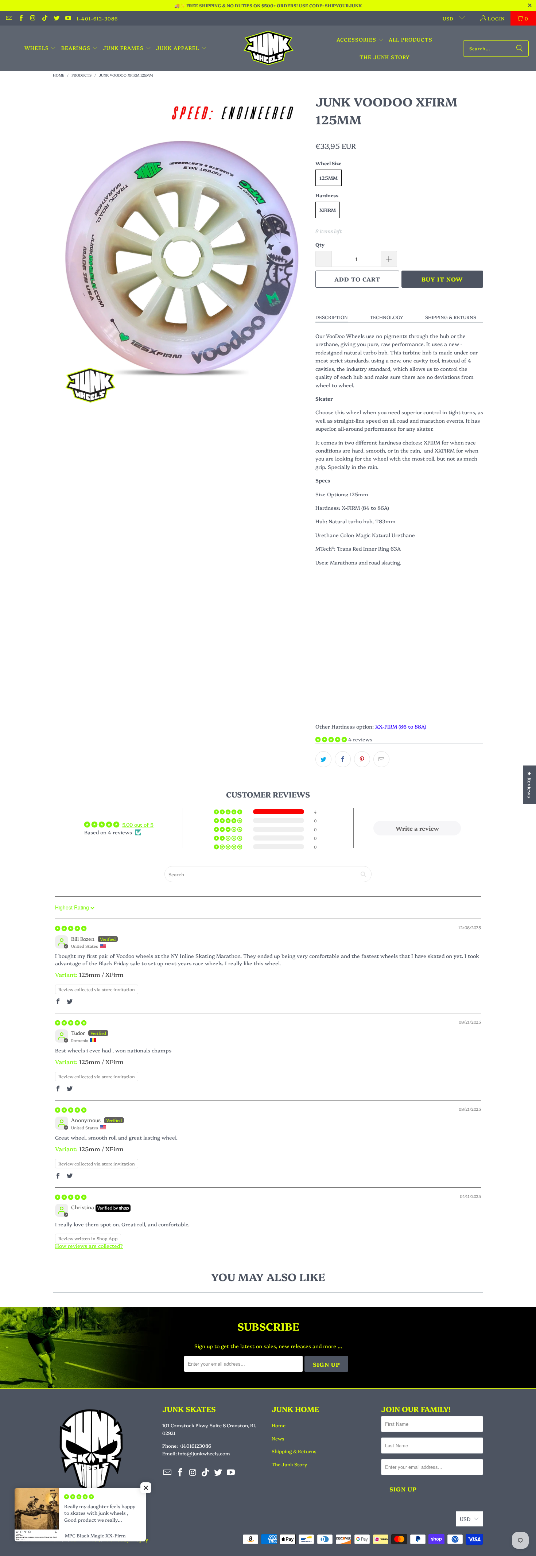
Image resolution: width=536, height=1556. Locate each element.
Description (331, 317)
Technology (386, 317)
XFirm (327, 209)
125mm (328, 177)
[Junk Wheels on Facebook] (20, 18)
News (278, 1438)
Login (496, 18)
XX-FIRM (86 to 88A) (400, 726)
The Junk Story (289, 1464)
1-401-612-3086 (97, 18)
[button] (40, 48)
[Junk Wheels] (268, 48)
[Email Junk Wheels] (8, 18)
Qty (320, 244)
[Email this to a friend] (381, 759)
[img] (70, 928)
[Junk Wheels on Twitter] (56, 18)
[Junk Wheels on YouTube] (68, 18)
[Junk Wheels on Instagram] (32, 18)
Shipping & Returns (450, 317)
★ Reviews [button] (529, 784)
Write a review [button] (417, 828)
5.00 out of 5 (138, 824)
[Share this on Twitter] (323, 759)
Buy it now (442, 279)
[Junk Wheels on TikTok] (44, 18)
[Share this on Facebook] (343, 759)
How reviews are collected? (89, 1245)
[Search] (519, 48)
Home (279, 1425)
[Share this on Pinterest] (362, 759)
